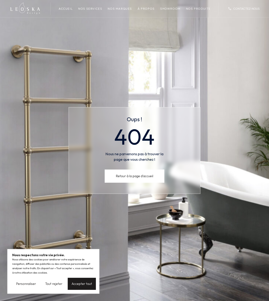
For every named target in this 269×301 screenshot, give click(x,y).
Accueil (66, 8)
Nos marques (120, 8)
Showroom (170, 8)
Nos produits (198, 8)
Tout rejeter (53, 284)
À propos (146, 8)
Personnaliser (26, 284)
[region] (53, 271)
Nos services (90, 8)
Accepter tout (82, 284)
